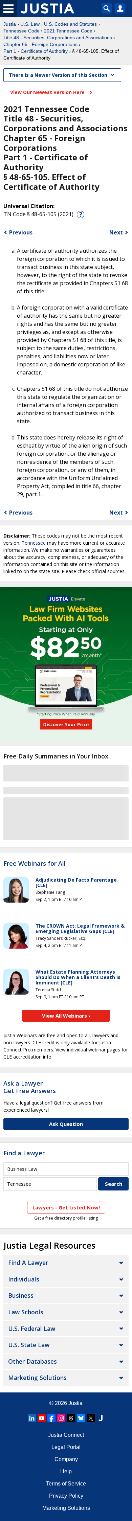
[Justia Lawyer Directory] (100, 1418)
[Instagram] (61, 1418)
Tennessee (34, 543)
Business (21, 1295)
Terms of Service (66, 1483)
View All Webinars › (66, 1015)
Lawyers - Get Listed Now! (66, 1207)
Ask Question (66, 1123)
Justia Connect (66, 1435)
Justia (9, 24)
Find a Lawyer (24, 1153)
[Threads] (71, 1418)
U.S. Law (30, 24)
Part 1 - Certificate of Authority (35, 51)
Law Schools (25, 1312)
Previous (20, 232)
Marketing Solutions (37, 1378)
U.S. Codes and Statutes (70, 24)
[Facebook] (51, 1418)
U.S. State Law (28, 1345)
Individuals (23, 1279)
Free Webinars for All (34, 863)
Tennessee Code (21, 30)
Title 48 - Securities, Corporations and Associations (57, 37)
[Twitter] (91, 1418)
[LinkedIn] (32, 1418)
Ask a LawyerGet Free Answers (29, 1087)
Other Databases (32, 1361)
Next (116, 232)
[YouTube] (42, 1418)
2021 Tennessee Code (68, 30)
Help (66, 1471)
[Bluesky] (81, 1418)
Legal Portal (66, 1447)
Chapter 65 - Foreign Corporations (40, 44)
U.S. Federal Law (31, 1328)
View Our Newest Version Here (48, 92)
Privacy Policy (66, 1496)
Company (66, 1459)
